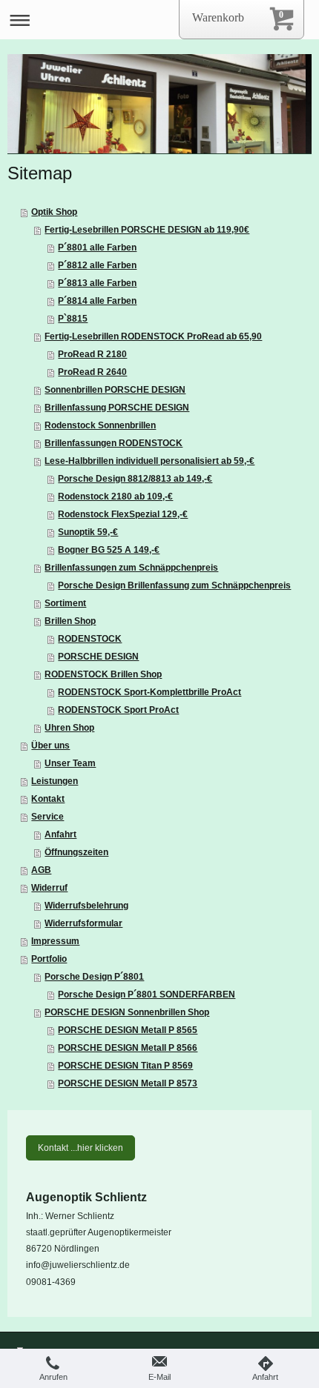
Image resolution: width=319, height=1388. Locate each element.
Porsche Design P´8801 (94, 977)
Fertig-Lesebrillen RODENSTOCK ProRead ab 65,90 (153, 336)
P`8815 (73, 318)
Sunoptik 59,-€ (88, 532)
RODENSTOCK (90, 639)
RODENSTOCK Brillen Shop (103, 674)
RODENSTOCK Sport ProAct (118, 710)
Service (47, 816)
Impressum (55, 941)
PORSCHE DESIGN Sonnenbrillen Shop (127, 1012)
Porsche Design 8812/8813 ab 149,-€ (135, 479)
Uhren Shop (69, 728)
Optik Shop (54, 212)
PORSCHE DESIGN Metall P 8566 (127, 1048)
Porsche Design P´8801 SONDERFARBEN (146, 994)
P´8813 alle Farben (97, 283)
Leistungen (54, 781)
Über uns (50, 745)
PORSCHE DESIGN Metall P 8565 (127, 1030)
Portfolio (49, 959)
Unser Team (70, 763)
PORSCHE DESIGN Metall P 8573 (127, 1083)
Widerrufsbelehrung (86, 905)
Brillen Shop (70, 621)
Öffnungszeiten (76, 852)
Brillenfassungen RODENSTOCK (113, 443)
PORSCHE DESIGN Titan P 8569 (125, 1065)
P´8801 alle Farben (97, 247)
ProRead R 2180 (92, 354)
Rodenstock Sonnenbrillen (100, 425)
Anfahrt (60, 834)
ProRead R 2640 (92, 372)
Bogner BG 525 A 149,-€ (109, 550)
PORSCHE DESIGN (98, 656)
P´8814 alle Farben (97, 301)
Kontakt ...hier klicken (80, 1148)
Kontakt (48, 799)
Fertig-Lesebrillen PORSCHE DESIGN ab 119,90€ (147, 230)
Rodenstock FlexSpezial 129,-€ (123, 514)
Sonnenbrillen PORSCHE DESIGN (115, 390)
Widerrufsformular (83, 923)
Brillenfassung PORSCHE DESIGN (117, 407)
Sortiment (65, 603)
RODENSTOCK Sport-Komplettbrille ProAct (149, 692)
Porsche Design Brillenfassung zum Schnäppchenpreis (174, 585)
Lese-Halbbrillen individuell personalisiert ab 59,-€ (149, 461)
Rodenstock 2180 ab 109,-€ (115, 496)
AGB (41, 870)
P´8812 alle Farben (97, 265)
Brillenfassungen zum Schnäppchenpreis (131, 567)
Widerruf (49, 888)
